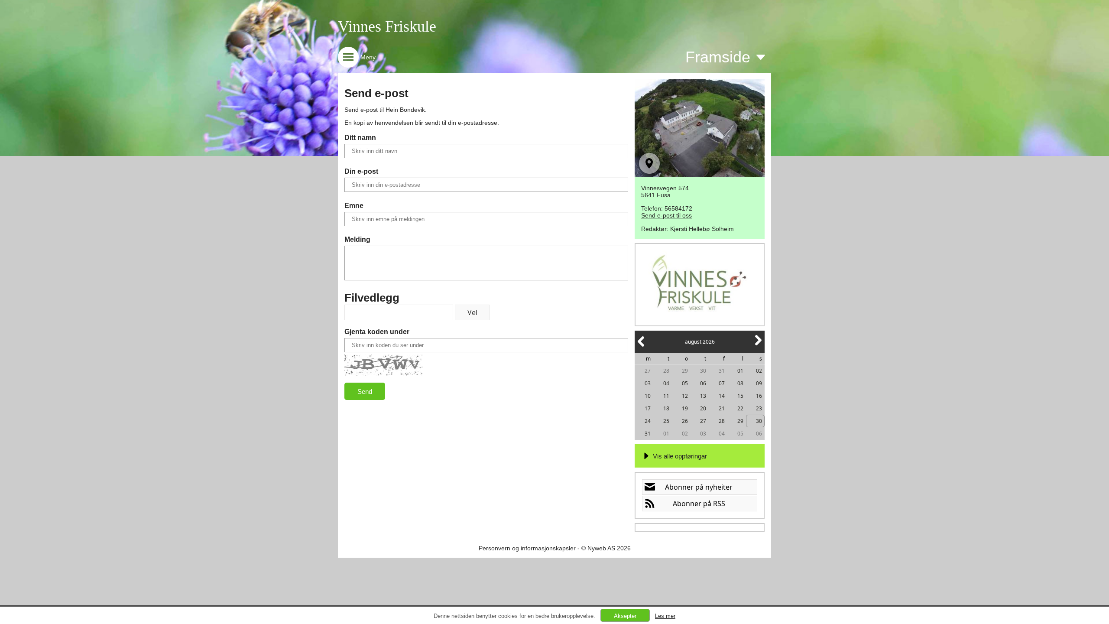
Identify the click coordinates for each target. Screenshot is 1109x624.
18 (666, 408)
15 (740, 396)
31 (722, 370)
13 (703, 396)
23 (759, 408)
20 (703, 408)
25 (666, 421)
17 (648, 408)
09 (759, 383)
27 (648, 370)
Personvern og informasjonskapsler (527, 548)
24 (648, 421)
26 (685, 421)
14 (722, 396)
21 (722, 408)
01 (740, 370)
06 (703, 383)
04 (666, 383)
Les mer (665, 616)
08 (740, 383)
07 (722, 383)
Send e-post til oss (666, 215)
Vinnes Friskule (387, 26)
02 (759, 370)
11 (666, 396)
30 (703, 370)
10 (648, 396)
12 (685, 396)
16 (759, 396)
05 (685, 383)
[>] (758, 345)
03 (648, 383)
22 (740, 408)
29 (685, 370)
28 (666, 370)
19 (685, 408)
